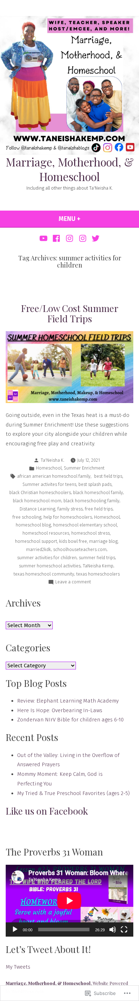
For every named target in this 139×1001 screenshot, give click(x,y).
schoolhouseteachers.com (80, 549)
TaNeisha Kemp (98, 565)
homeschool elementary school (85, 525)
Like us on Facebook (47, 811)
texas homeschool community (44, 574)
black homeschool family (98, 492)
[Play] (15, 929)
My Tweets (18, 967)
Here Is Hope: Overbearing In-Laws (59, 710)
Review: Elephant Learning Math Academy (68, 701)
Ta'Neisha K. (53, 460)
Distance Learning (37, 509)
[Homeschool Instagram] (82, 238)
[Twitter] (94, 238)
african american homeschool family (54, 476)
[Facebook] (56, 238)
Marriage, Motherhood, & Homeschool (70, 169)
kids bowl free (73, 541)
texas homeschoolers (98, 574)
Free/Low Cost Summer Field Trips (69, 313)
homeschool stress (90, 533)
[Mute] (112, 929)
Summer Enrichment (84, 468)
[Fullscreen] (124, 929)
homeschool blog (33, 525)
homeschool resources (45, 533)
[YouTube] (44, 238)
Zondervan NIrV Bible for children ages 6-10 (70, 719)
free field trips (99, 509)
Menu (86, 219)
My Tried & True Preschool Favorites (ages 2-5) (73, 793)
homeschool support (36, 541)
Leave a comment (73, 582)
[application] (69, 900)
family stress (70, 509)
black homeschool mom (37, 500)
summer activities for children (47, 557)
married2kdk (38, 549)
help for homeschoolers (67, 517)
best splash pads (95, 484)
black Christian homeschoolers (40, 492)
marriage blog (103, 541)
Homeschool (49, 468)
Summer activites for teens (48, 484)
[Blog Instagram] (69, 238)
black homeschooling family (91, 500)
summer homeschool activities (50, 565)
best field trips (107, 476)
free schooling (26, 517)
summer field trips (97, 557)
